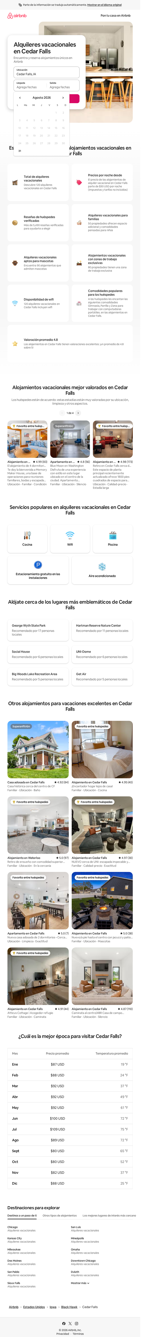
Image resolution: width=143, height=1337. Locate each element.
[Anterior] (62, 413)
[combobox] (47, 74)
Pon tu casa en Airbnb (116, 16)
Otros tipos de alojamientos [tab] (60, 1215)
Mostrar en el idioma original (104, 5)
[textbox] (30, 87)
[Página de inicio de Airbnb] (16, 15)
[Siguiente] (78, 413)
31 (19, 151)
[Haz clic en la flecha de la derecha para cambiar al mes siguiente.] (63, 98)
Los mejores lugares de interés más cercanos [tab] (110, 1215)
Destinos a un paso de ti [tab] (22, 1215)
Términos (78, 1334)
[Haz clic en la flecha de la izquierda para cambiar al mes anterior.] (20, 98)
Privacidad (62, 1334)
